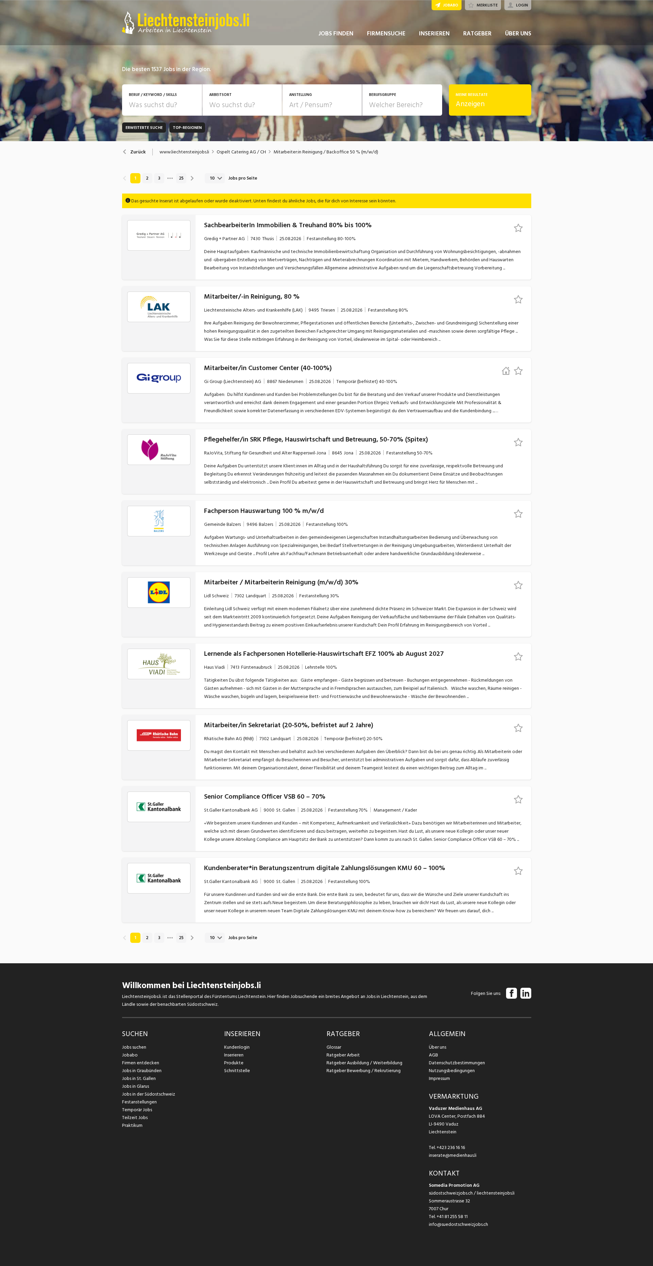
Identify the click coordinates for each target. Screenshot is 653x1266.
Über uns (437, 1047)
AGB (433, 1055)
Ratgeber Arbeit (343, 1055)
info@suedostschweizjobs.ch (458, 1224)
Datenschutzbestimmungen (457, 1063)
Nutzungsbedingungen (452, 1071)
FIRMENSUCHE (386, 33)
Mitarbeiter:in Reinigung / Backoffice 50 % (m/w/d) (325, 152)
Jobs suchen (134, 1047)
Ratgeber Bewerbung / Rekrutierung (363, 1071)
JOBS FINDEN (335, 33)
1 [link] (135, 178)
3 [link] (159, 178)
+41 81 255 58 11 (452, 1216)
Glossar (333, 1047)
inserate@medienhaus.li (452, 1155)
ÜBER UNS (518, 33)
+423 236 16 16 (451, 1147)
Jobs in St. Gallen (139, 1078)
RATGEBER (477, 33)
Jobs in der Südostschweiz (148, 1094)
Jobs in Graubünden (142, 1071)
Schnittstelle (237, 1071)
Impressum (439, 1078)
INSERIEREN (434, 33)
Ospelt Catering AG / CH (241, 152)
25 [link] (181, 178)
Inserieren (234, 1055)
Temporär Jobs (137, 1110)
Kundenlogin (237, 1047)
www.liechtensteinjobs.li (184, 152)
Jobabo (130, 1055)
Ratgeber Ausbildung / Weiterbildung (364, 1063)
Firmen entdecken (140, 1063)
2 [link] (147, 178)
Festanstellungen (139, 1102)
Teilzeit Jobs (135, 1117)
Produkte (234, 1063)
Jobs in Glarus (135, 1086)
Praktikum (132, 1125)
